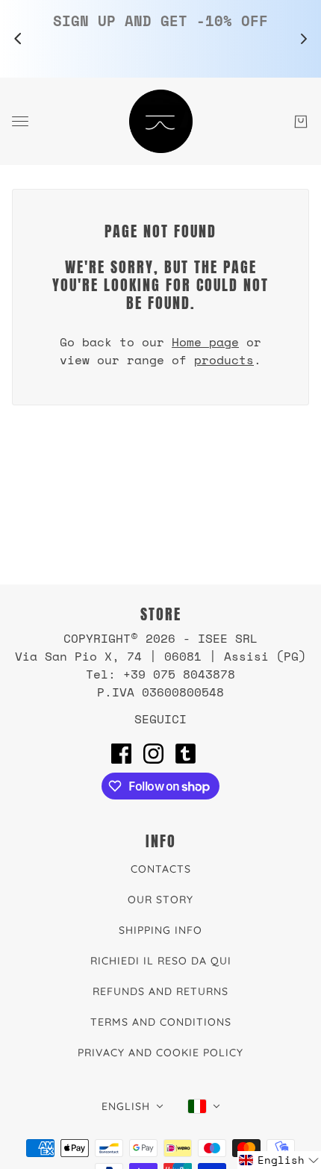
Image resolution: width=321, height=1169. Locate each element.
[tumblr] (185, 753)
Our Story (160, 899)
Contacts (161, 869)
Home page (205, 342)
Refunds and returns (160, 991)
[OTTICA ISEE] (161, 121)
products (224, 360)
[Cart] (301, 121)
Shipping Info (160, 930)
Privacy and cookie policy (160, 1052)
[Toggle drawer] (20, 121)
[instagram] (153, 753)
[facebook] (121, 753)
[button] (279, 1160)
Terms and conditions (160, 1022)
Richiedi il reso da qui (160, 960)
